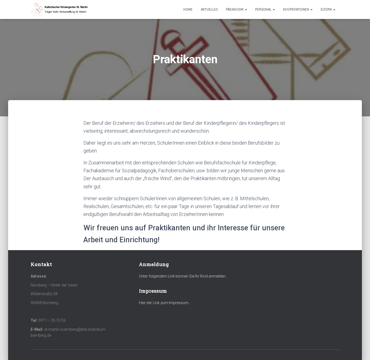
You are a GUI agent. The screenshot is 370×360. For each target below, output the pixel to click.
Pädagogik (235, 9)
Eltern (327, 9)
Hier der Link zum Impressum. (164, 303)
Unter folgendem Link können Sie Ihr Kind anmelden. (182, 276)
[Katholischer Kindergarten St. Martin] (60, 9)
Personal (263, 9)
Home (188, 9)
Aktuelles (209, 9)
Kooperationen (296, 9)
